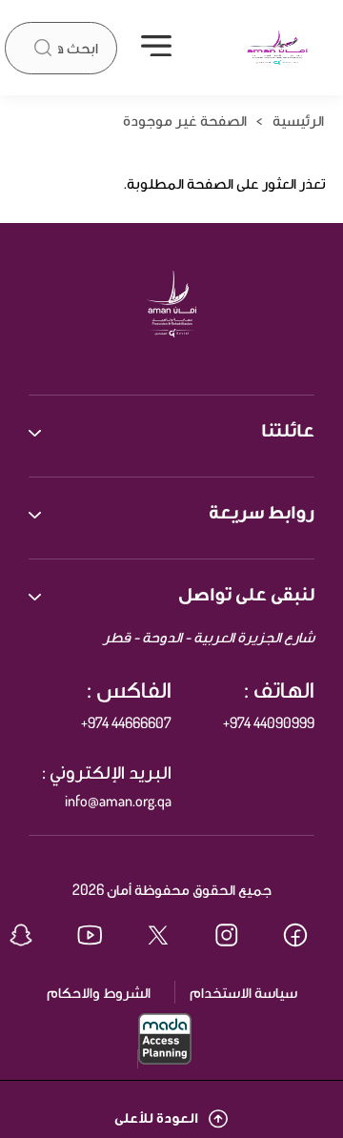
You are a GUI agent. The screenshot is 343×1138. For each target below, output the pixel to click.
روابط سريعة (261, 510)
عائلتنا (287, 429)
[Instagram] (240, 937)
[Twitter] (171, 937)
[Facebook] (309, 937)
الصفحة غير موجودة (185, 120)
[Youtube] (103, 937)
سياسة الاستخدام (243, 992)
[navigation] (156, 47)
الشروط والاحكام (99, 992)
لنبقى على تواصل (246, 592)
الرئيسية (298, 120)
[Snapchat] (34, 937)
